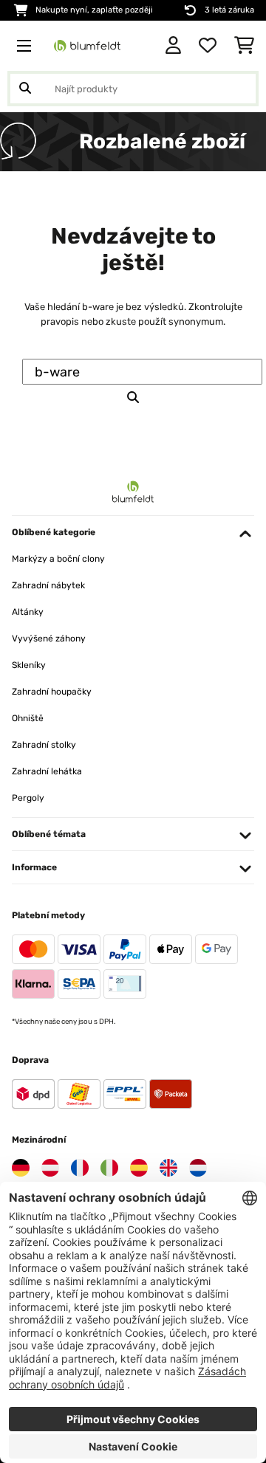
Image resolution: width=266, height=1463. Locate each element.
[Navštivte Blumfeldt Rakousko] (50, 1168)
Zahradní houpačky (52, 691)
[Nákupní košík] (244, 45)
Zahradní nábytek (48, 585)
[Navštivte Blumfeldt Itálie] (109, 1168)
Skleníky (29, 665)
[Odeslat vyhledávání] (25, 88)
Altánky (28, 612)
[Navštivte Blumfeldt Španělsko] (139, 1168)
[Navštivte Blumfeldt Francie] (80, 1168)
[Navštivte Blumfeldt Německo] (21, 1168)
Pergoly (28, 798)
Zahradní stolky (44, 745)
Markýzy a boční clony (58, 559)
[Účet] (173, 45)
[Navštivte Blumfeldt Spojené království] (168, 1168)
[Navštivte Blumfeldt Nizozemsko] (198, 1168)
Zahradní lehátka (47, 771)
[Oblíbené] (207, 45)
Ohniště (28, 718)
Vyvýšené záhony (49, 638)
